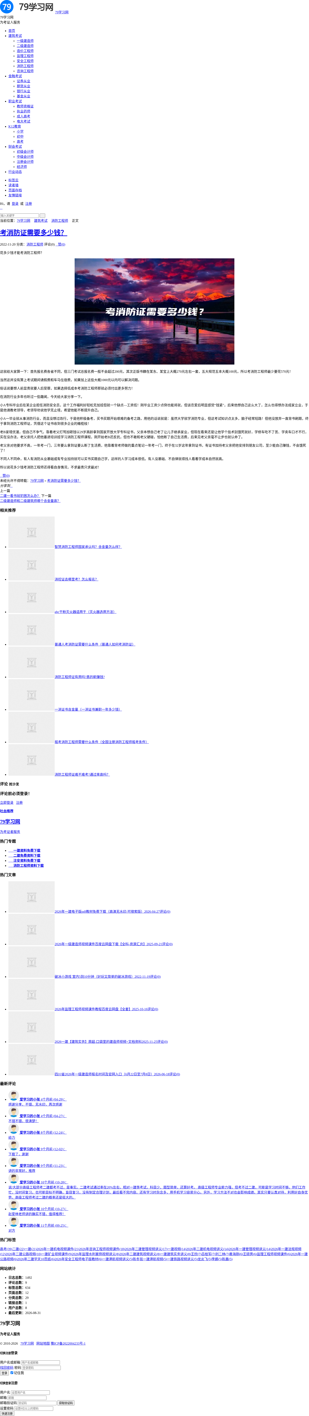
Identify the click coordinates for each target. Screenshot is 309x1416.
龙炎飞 (204, 1259)
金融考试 (15, 76)
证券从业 (23, 81)
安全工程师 (25, 61)
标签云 (13, 180)
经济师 (22, 167)
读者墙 (13, 185)
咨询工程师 (25, 71)
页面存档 (15, 190)
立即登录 (6, 802)
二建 (18, 1249)
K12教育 (14, 126)
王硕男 (250, 1254)
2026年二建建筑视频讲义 (139, 1254)
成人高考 (23, 116)
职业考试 (15, 101)
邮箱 (3, 1397)
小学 (20, 131)
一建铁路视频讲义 (182, 1259)
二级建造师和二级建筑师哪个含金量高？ (30, 501)
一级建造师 (25, 41)
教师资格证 (25, 106)
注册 (28, 203)
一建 (30, 1249)
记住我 (19, 1373)
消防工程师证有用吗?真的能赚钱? (80, 677)
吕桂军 (208, 1254)
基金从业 (23, 96)
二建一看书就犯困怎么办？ (20, 496)
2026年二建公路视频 (23, 1254)
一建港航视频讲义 (117, 1259)
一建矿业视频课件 (56, 1254)
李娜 (216, 1259)
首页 (11, 31)
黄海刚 (236, 1254)
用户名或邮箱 (10, 1362)
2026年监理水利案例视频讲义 (95, 1254)
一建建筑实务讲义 (175, 1254)
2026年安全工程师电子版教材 (78, 1259)
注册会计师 (25, 161)
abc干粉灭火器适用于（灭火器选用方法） (85, 612)
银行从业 (23, 91)
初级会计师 (25, 151)
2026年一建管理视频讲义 (250, 1249)
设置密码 (6, 1408)
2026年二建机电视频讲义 (207, 1249)
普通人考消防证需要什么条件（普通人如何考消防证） (95, 644)
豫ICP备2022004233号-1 (68, 1343)
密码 (17, 1367)
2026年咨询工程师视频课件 (102, 1249)
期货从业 (23, 86)
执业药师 (23, 111)
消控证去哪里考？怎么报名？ (76, 579)
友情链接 (15, 195)
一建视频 (176, 1249)
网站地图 (43, 1343)
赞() (60, 244)
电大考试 (23, 121)
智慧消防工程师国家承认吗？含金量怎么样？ (88, 547)
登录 (15, 203)
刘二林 (222, 1254)
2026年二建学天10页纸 (36, 1259)
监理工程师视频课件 (274, 1254)
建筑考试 (15, 36)
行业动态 (15, 172)
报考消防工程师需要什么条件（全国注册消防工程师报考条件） (102, 742)
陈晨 (227, 1259)
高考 (20, 141)
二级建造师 (25, 46)
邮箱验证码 (8, 1403)
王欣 (196, 1254)
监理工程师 (25, 56)
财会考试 (15, 146)
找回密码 (6, 1367)
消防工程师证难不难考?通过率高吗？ (82, 774)
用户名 (5, 1392)
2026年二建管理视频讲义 (146, 1249)
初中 (20, 136)
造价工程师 (25, 51)
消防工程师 (25, 66)
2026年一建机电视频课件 (58, 1249)
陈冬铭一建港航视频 (150, 1259)
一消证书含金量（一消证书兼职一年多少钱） (88, 709)
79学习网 (62, 12)
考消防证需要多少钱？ (33, 233)
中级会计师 (25, 156)
